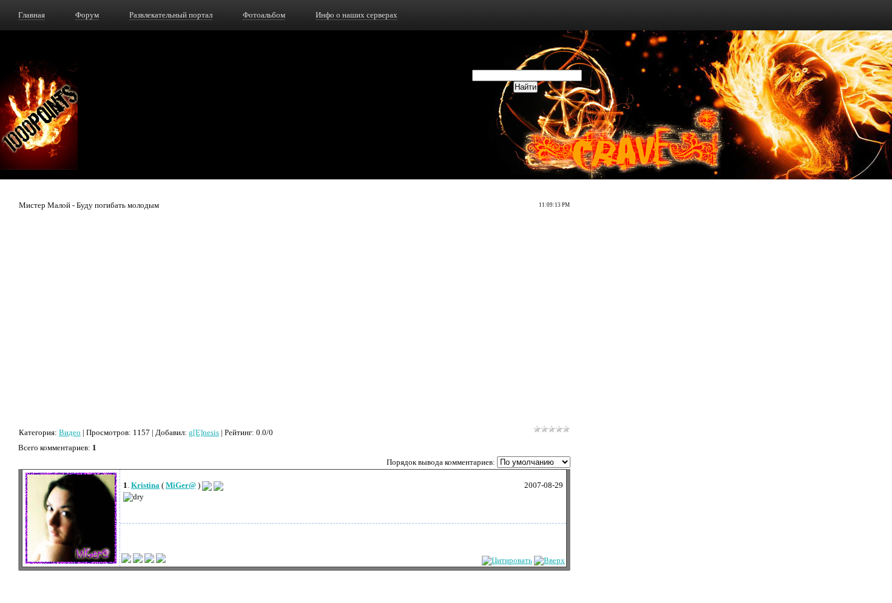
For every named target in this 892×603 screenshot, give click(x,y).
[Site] (218, 485)
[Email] (207, 485)
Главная (31, 14)
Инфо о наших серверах (356, 14)
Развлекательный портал (170, 14)
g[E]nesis (204, 432)
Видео (70, 432)
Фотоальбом (264, 14)
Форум (87, 14)
